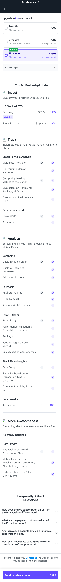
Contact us (31, 557)
